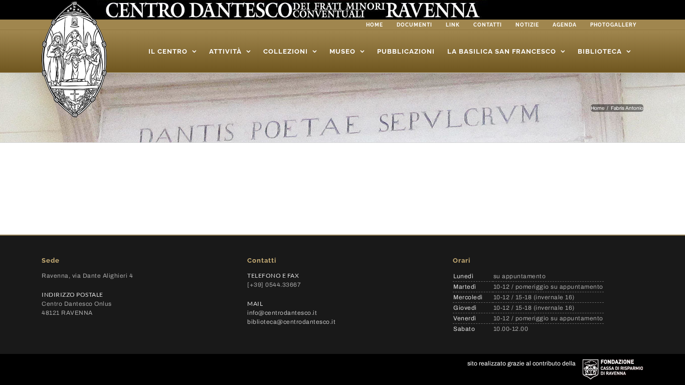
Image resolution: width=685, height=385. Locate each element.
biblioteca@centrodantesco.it (291, 321)
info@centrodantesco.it (282, 312)
